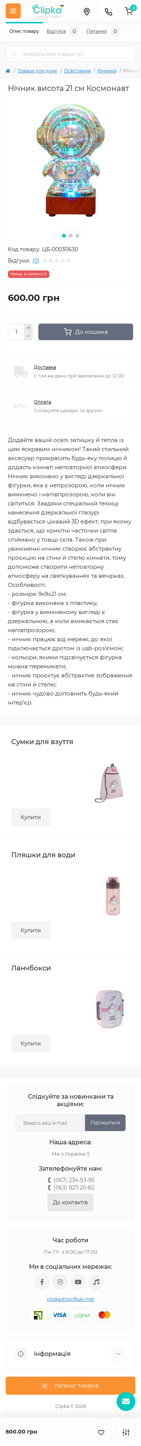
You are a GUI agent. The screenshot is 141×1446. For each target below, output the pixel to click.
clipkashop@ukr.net (70, 1299)
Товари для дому (37, 71)
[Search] (14, 53)
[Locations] (86, 11)
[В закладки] (101, 1431)
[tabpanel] (70, 160)
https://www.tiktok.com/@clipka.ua (96, 1281)
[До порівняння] (126, 1431)
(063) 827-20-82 (74, 1187)
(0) (35, 260)
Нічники (107, 71)
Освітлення (77, 71)
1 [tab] (64, 236)
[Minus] (28, 336)
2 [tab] (71, 236)
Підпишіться (105, 1122)
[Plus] (28, 328)
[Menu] (13, 10)
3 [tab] (77, 236)
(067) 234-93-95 (74, 1180)
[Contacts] (108, 11)
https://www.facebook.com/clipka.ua (42, 1281)
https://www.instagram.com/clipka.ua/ (60, 1281)
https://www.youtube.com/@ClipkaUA (78, 1281)
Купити (31, 817)
